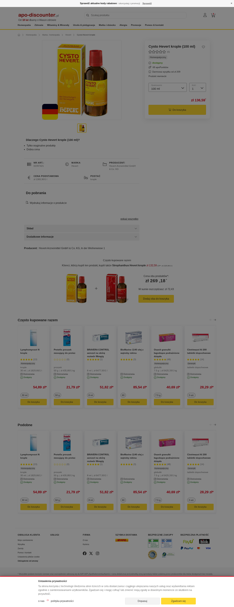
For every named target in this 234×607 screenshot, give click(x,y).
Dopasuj (142, 601)
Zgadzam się (178, 601)
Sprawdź (147, 3)
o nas (41, 601)
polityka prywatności (62, 601)
